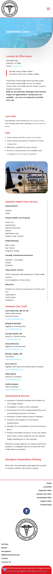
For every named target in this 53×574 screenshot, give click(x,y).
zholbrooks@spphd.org (14, 319)
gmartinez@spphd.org (14, 349)
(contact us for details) (33, 137)
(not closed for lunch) (36, 121)
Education (9, 284)
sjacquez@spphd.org (13, 389)
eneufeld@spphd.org (13, 329)
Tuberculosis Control (14, 270)
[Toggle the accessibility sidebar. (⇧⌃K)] (4, 569)
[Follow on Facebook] (26, 511)
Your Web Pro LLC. (41, 571)
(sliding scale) (12, 144)
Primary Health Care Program (17, 218)
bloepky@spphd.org (13, 359)
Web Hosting (28, 571)
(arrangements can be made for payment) (21, 154)
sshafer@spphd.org (13, 339)
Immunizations (11, 206)
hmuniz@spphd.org (13, 379)
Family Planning (11, 241)
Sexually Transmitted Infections (19, 255)
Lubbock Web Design (13, 571)
